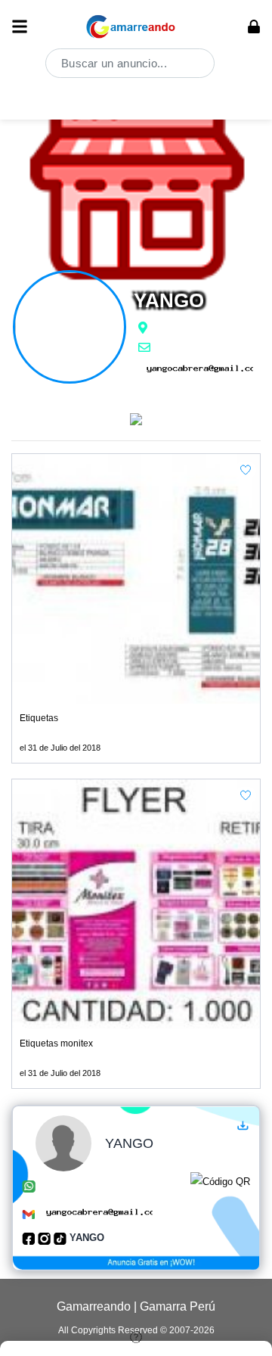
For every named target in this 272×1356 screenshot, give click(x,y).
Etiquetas (39, 718)
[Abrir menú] (19, 26)
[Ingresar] (254, 26)
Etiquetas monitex (56, 1043)
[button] (245, 470)
